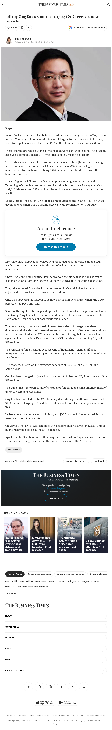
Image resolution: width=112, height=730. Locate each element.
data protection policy (95, 716)
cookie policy (77, 716)
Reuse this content (76, 461)
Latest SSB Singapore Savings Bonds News (79, 581)
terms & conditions (60, 716)
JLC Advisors (13, 449)
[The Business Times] (53, 4)
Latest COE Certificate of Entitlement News (26, 586)
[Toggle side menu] (3, 4)
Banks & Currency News (39, 574)
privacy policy (43, 716)
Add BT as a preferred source (89, 27)
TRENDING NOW (15, 513)
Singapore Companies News (70, 574)
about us (11, 716)
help (32, 716)
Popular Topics (15, 574)
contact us (23, 716)
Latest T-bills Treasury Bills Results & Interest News (29, 581)
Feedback (98, 461)
